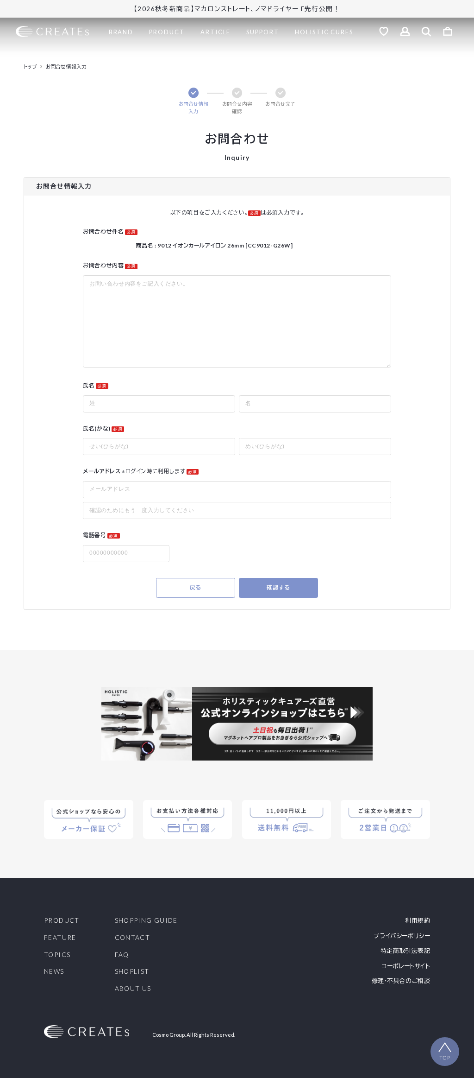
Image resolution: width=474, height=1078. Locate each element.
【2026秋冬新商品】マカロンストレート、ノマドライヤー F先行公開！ (237, 9)
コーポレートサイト (405, 966)
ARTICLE (215, 32)
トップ (30, 66)
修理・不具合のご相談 (401, 981)
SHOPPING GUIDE (146, 921)
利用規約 (417, 921)
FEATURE (60, 938)
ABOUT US (133, 989)
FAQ (122, 955)
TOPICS (57, 955)
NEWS (54, 972)
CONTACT (132, 938)
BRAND (121, 32)
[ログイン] (405, 31)
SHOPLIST (132, 972)
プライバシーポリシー (402, 936)
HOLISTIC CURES (324, 32)
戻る (195, 587)
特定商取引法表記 (405, 951)
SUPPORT (262, 32)
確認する (278, 587)
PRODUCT (166, 32)
